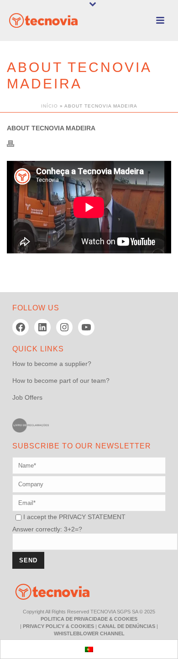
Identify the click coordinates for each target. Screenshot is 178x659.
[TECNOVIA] (45, 591)
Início (49, 105)
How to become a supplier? (51, 363)
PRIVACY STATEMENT (92, 516)
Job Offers (27, 397)
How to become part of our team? (61, 380)
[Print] (15, 143)
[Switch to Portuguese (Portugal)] (89, 649)
